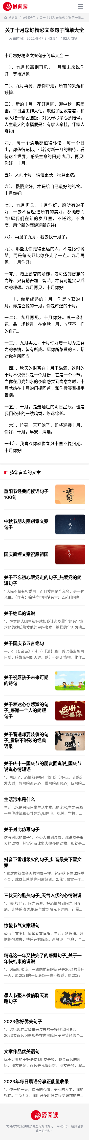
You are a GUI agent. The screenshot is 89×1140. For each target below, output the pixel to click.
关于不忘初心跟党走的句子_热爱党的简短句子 (43, 580)
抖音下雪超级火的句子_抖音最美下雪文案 (43, 862)
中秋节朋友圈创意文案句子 (26, 524)
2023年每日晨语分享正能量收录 (36, 1081)
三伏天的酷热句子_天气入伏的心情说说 (43, 895)
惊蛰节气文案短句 (22, 925)
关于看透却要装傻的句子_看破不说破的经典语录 (26, 740)
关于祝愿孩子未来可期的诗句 (26, 680)
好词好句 (28, 17)
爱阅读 (13, 17)
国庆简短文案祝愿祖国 (26, 554)
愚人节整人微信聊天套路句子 (26, 998)
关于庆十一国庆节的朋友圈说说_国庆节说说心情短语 (43, 766)
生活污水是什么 (19, 799)
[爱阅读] (15, 6)
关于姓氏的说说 (19, 613)
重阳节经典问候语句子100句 (26, 494)
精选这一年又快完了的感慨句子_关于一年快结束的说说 (43, 958)
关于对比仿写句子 (22, 829)
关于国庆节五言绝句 (24, 643)
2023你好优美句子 (23, 1021)
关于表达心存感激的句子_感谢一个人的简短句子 (26, 710)
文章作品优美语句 (22, 1051)
